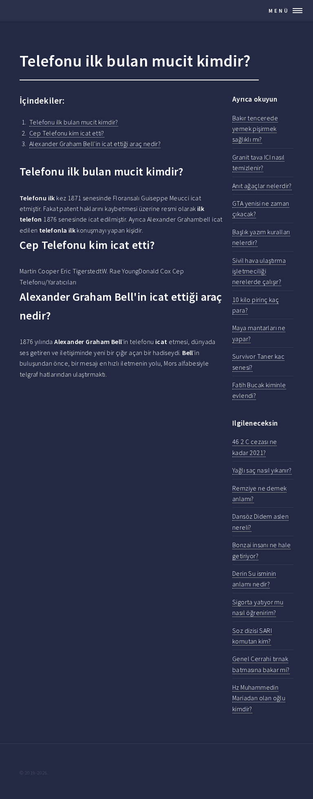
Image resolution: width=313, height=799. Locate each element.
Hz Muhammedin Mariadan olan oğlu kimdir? (258, 698)
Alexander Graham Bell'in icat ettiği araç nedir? (95, 144)
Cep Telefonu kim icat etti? (66, 133)
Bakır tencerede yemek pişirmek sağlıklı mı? (255, 129)
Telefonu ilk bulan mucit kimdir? (73, 122)
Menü (279, 10)
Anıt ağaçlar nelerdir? (262, 186)
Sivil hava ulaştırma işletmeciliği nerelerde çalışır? (259, 271)
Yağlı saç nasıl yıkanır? (262, 470)
